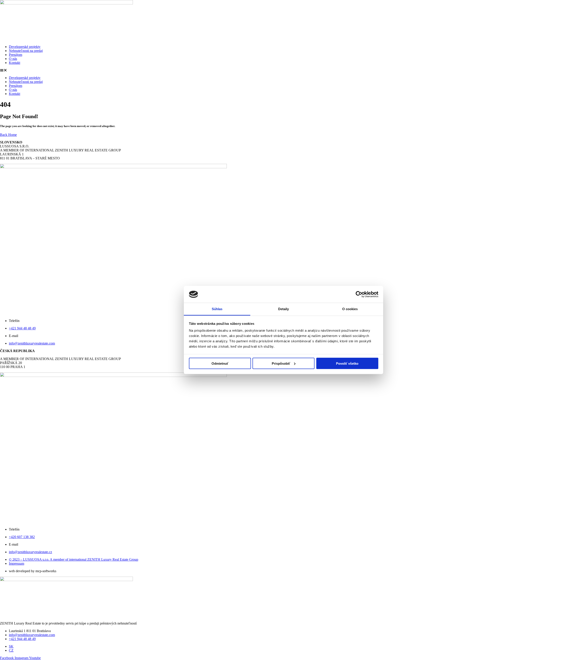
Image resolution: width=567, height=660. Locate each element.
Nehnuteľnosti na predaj (26, 51)
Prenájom (15, 55)
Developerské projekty (25, 47)
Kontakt (14, 63)
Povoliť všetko (347, 363)
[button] (283, 70)
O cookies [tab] (350, 309)
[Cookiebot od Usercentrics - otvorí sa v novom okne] (359, 294)
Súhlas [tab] (217, 309)
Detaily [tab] (283, 309)
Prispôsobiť (281, 363)
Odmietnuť (220, 363)
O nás (13, 59)
